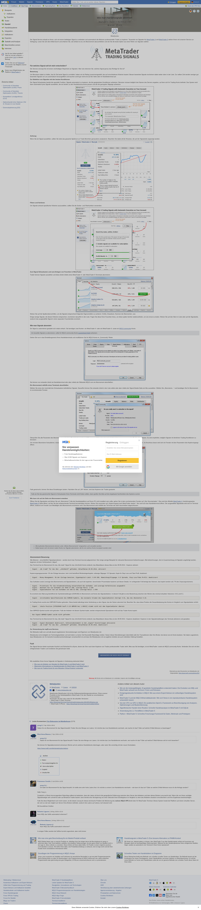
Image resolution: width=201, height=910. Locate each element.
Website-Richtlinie (79, 467)
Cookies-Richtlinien (122, 907)
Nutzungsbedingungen (69, 468)
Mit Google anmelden (124, 467)
